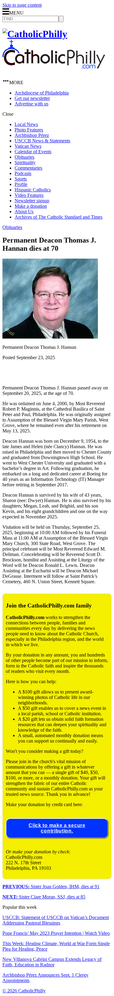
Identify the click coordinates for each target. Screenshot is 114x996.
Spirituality (25, 162)
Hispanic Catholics (33, 189)
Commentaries (28, 167)
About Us (24, 211)
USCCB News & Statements (42, 140)
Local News (26, 124)
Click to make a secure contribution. (57, 828)
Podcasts (23, 173)
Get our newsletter (32, 98)
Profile (21, 184)
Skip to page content (22, 5)
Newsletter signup (32, 200)
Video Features (29, 195)
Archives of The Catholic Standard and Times (58, 217)
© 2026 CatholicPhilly (24, 990)
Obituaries (24, 157)
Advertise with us (31, 103)
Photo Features (29, 129)
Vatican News (28, 146)
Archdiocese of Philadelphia (42, 92)
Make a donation (31, 206)
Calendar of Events (33, 151)
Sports (21, 178)
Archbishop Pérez (32, 135)
